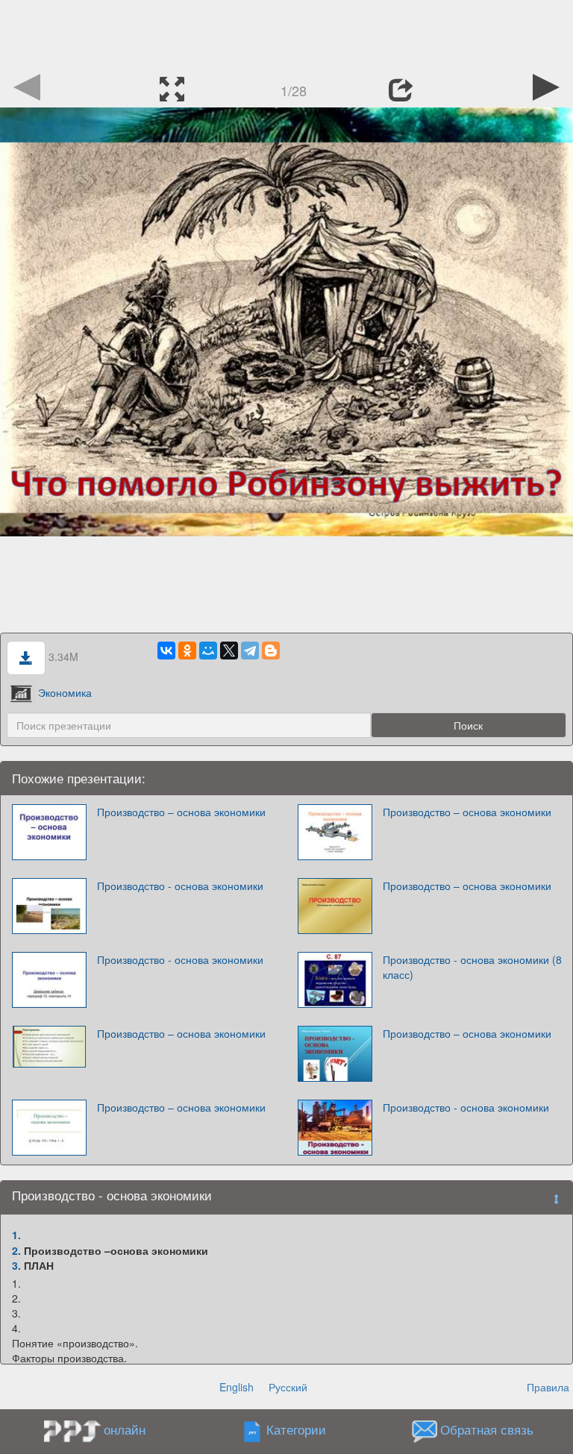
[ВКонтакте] (166, 650)
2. (16, 1250)
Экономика (65, 692)
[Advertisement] (286, 33)
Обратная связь (486, 1430)
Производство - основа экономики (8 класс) (472, 967)
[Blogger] (271, 650)
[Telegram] (250, 650)
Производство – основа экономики (181, 811)
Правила (548, 1386)
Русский (288, 1386)
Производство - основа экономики (180, 885)
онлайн (124, 1429)
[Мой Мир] (208, 650)
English (236, 1386)
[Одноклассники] (187, 650)
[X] (229, 650)
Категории (296, 1430)
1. (16, 1234)
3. (16, 1265)
